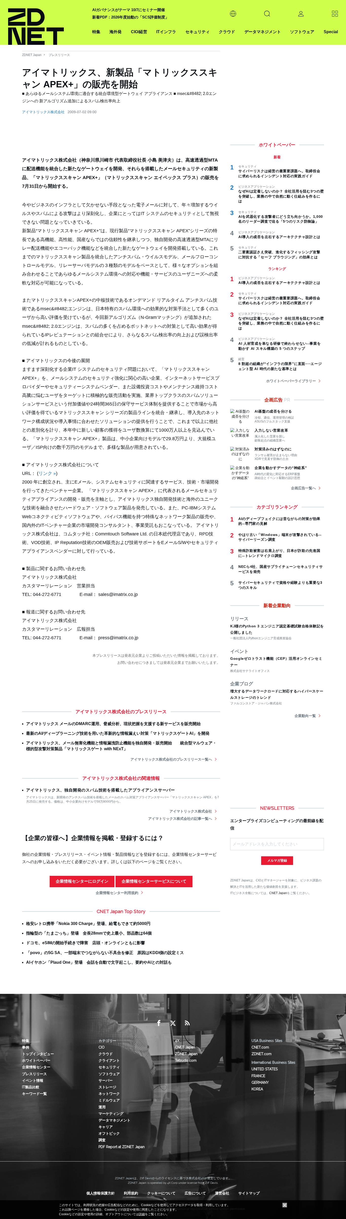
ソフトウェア (302, 32)
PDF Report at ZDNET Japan (122, 1147)
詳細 (142, 1214)
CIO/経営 (139, 32)
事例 (25, 1047)
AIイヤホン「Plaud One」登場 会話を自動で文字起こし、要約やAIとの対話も (99, 962)
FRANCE (258, 1076)
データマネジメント (262, 32)
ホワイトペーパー (36, 1060)
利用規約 (131, 1193)
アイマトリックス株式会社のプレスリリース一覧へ (171, 759)
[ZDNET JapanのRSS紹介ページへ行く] (187, 1023)
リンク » (47, 473)
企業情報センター (36, 1067)
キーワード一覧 (34, 1094)
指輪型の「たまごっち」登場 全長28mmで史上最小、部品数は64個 (89, 933)
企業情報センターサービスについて (154, 881)
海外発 (115, 32)
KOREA (257, 1089)
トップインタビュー (38, 1054)
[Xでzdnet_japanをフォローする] (173, 1023)
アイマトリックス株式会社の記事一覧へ (180, 819)
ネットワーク (109, 1094)
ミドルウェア (109, 1100)
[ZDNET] (47, 22)
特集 (96, 32)
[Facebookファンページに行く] (159, 1023)
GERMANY (260, 1082)
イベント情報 (32, 1080)
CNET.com (260, 1047)
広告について (195, 1193)
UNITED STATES (265, 1069)
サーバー (106, 1080)
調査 (102, 1140)
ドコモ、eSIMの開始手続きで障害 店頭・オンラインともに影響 (85, 943)
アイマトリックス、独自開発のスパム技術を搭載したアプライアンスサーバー (100, 790)
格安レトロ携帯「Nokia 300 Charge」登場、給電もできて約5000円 (88, 923)
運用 (102, 1107)
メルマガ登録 (277, 860)
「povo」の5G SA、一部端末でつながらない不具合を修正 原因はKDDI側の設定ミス (105, 953)
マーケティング (111, 1114)
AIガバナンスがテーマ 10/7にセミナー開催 (128, 10)
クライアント (109, 1060)
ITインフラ (166, 32)
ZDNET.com (262, 1054)
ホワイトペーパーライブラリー (291, 381)
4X (177, 1041)
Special (331, 32)
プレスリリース (59, 55)
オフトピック (109, 1133)
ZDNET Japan (32, 55)
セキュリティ (197, 32)
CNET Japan (278, 893)
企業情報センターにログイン (82, 881)
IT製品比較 (30, 1087)
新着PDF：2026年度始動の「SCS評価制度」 (130, 17)
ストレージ (107, 1087)
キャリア (106, 1127)
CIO (102, 1047)
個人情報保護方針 (100, 1193)
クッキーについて (161, 1193)
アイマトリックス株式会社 (43, 112)
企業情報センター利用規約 (117, 893)
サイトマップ (249, 1193)
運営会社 (222, 1193)
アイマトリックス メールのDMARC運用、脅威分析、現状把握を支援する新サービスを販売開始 (113, 724)
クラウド (227, 32)
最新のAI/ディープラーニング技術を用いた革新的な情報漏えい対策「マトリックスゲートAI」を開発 (117, 733)
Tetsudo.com (186, 1060)
